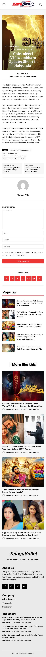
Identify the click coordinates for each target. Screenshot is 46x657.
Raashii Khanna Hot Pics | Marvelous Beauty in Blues (32, 170)
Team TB (24, 73)
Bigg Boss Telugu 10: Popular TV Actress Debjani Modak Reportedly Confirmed (30, 336)
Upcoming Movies (23, 49)
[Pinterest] (17, 278)
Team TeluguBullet (12, 409)
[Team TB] (23, 185)
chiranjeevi (14, 150)
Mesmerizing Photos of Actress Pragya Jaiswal (12, 170)
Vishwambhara (25, 150)
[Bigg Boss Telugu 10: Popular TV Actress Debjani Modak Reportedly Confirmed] (8, 336)
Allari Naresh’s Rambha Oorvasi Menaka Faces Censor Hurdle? (29, 325)
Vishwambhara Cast (10, 153)
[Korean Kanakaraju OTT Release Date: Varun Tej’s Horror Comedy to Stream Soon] (8, 303)
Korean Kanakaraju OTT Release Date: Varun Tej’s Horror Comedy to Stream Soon (30, 303)
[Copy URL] (39, 278)
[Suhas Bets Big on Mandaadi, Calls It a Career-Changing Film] (8, 348)
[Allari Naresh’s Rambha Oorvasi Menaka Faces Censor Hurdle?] (8, 325)
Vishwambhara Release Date (14, 159)
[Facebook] (6, 278)
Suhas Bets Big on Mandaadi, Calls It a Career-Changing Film (29, 348)
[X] (12, 278)
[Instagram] (11, 586)
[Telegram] (33, 278)
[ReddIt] (28, 278)
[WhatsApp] (23, 278)
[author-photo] (3, 409)
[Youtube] (24, 586)
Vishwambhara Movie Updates (14, 156)
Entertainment (13, 46)
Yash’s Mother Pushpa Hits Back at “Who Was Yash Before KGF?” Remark (30, 314)
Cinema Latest (32, 46)
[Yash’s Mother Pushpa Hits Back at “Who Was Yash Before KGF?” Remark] (8, 314)
